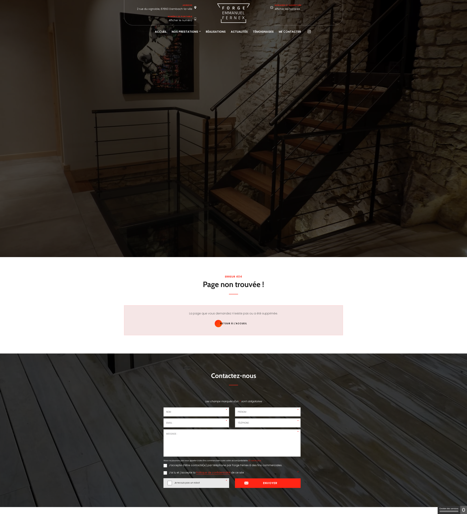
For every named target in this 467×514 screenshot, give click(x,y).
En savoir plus (254, 460)
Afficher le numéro (180, 20)
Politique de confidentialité (213, 472)
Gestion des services (448, 508)
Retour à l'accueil (233, 323)
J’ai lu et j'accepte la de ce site (206, 472)
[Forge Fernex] (233, 13)
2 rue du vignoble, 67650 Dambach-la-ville (164, 9)
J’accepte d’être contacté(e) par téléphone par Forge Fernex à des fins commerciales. (225, 465)
